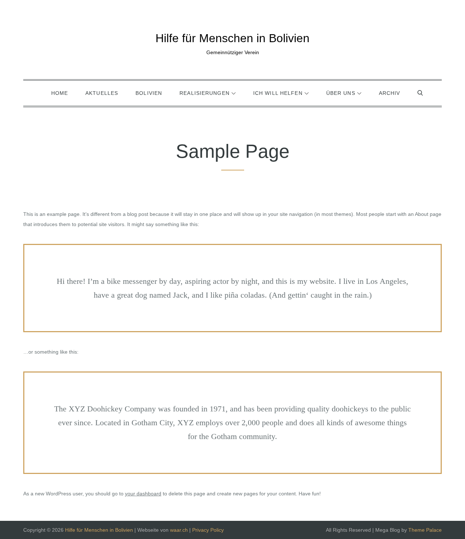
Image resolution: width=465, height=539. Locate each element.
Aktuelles (101, 93)
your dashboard (143, 493)
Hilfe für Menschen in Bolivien (232, 38)
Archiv (389, 93)
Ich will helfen (278, 93)
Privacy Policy (208, 530)
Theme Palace (425, 530)
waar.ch (179, 530)
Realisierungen (204, 93)
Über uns (340, 93)
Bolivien (149, 93)
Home (59, 93)
